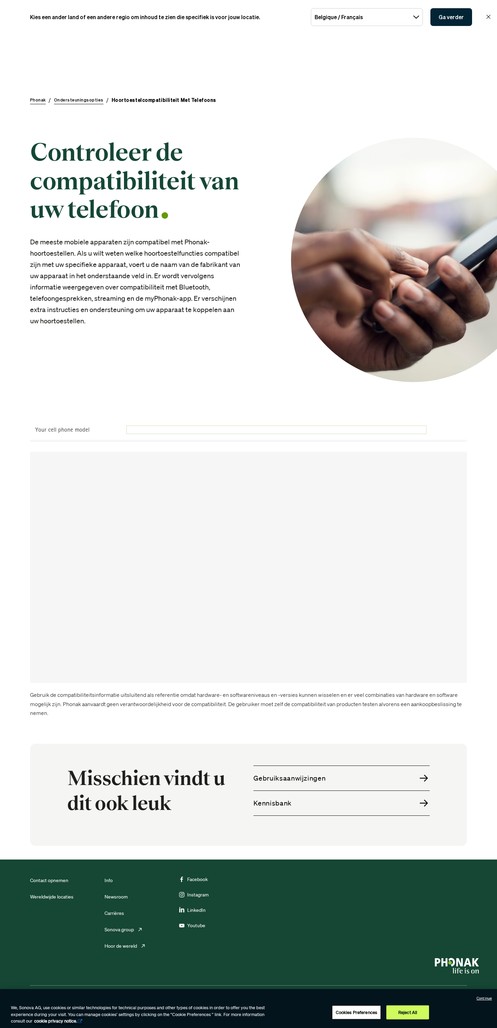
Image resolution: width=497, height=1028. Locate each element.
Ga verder (451, 17)
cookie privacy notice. (55, 1021)
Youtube (196, 925)
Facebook (197, 879)
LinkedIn (196, 910)
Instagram (198, 895)
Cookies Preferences (356, 1012)
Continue (484, 998)
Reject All (407, 1012)
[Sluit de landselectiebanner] (488, 17)
